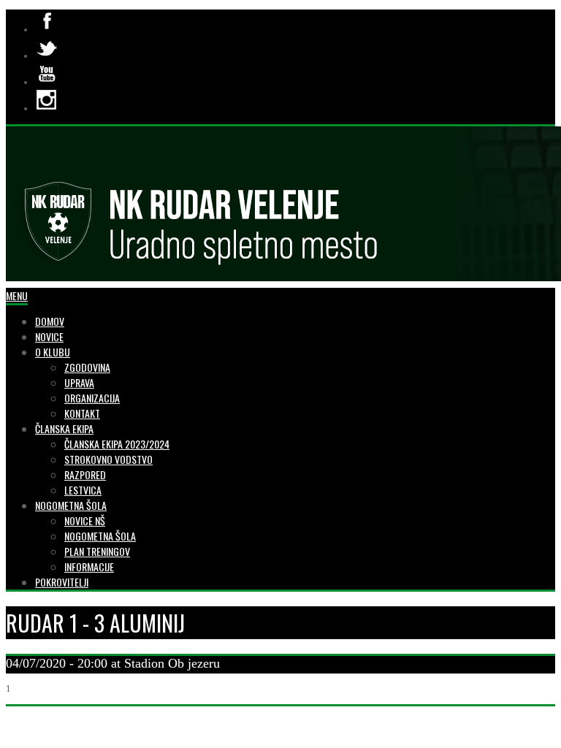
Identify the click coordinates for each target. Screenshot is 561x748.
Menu (17, 295)
